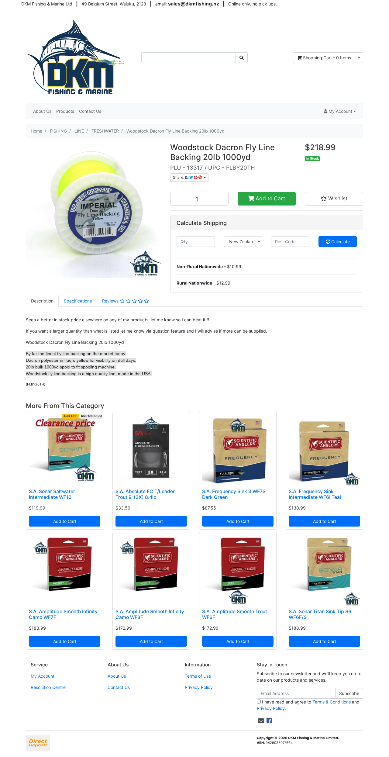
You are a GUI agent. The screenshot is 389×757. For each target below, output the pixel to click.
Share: (179, 177)
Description (42, 300)
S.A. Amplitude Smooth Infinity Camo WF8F (149, 614)
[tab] (42, 301)
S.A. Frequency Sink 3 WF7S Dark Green (234, 494)
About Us (42, 111)
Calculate (340, 241)
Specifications (78, 300)
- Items (327, 57)
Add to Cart (269, 198)
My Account (42, 676)
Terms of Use (198, 676)
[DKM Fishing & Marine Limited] (76, 57)
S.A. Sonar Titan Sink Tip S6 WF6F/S (320, 614)
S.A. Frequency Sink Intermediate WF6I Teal (315, 494)
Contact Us (90, 111)
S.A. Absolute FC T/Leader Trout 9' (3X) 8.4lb (145, 494)
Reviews (111, 300)
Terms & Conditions (331, 701)
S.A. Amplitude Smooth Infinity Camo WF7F (63, 614)
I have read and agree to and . (308, 705)
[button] (339, 111)
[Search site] (242, 57)
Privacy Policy (199, 687)
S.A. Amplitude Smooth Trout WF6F (234, 614)
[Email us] (261, 720)
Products (65, 111)
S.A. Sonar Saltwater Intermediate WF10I (52, 494)
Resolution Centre (48, 687)
